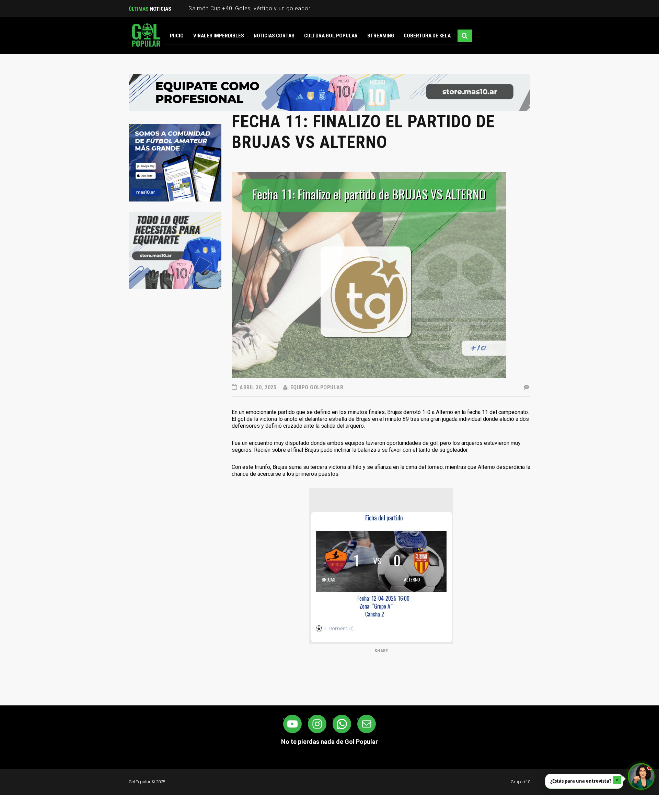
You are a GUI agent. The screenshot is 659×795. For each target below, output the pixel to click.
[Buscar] (465, 36)
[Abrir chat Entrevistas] (641, 776)
